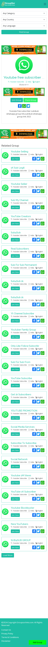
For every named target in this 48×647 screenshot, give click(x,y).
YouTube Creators (21, 216)
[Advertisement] (24, 582)
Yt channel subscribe (22, 313)
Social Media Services (23, 426)
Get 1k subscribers (21, 394)
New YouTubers (19, 524)
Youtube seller (19, 184)
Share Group (30, 100)
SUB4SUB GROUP (21, 540)
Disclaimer (5, 641)
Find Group (24, 32)
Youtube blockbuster (22, 507)
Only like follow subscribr (25, 345)
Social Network (19, 459)
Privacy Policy (7, 633)
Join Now (15, 159)
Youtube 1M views (21, 475)
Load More (7, 555)
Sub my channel (19, 200)
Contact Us (6, 630)
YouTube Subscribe (21, 378)
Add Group (37, 642)
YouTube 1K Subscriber (23, 491)
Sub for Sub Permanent (24, 265)
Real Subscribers (20, 248)
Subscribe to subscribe (23, 443)
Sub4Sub (16, 232)
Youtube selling (19, 151)
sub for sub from (20, 362)
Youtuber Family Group (23, 329)
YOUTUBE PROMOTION (24, 410)
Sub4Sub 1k (17, 281)
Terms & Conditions (10, 637)
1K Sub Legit (18, 167)
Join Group (16, 100)
